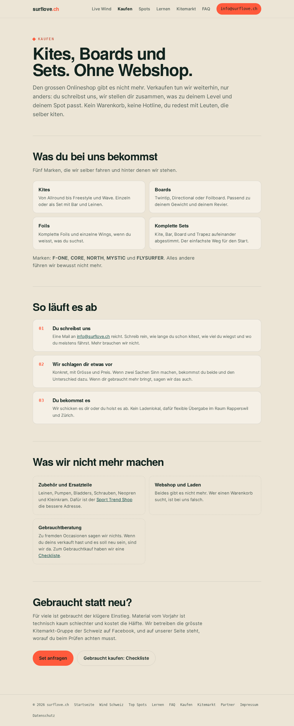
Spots (144, 8)
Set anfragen (53, 658)
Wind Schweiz (111, 705)
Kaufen (125, 8)
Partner (228, 705)
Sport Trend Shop (114, 499)
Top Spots (138, 705)
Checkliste (49, 555)
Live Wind (101, 8)
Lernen (163, 8)
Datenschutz (44, 716)
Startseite (84, 705)
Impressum (249, 705)
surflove (46, 8)
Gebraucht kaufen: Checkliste (116, 658)
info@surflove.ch (238, 8)
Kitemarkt (186, 8)
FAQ (206, 8)
